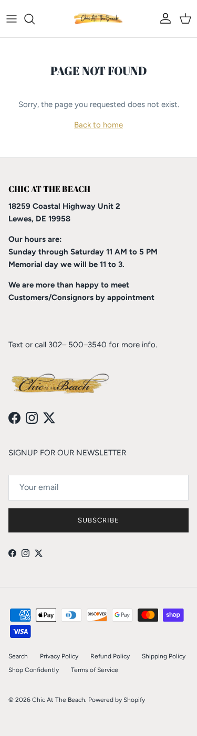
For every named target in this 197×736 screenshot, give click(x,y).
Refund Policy (110, 656)
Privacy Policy (59, 656)
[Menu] (11, 18)
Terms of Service (94, 670)
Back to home (98, 125)
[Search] (34, 18)
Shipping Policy (163, 656)
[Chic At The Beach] (98, 18)
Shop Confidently (33, 670)
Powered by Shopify (116, 699)
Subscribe (98, 520)
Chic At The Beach (58, 699)
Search (18, 656)
